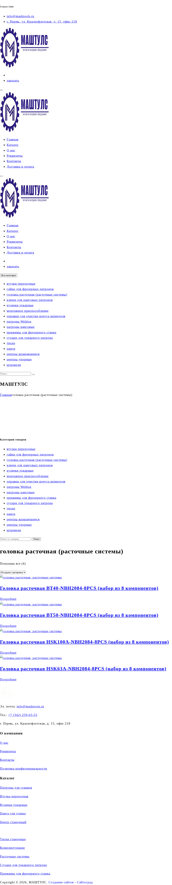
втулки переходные (21, 283)
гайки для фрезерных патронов (30, 289)
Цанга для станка (13, 813)
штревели (14, 365)
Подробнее (8, 599)
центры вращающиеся (23, 354)
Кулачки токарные (13, 805)
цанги (11, 348)
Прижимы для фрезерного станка (25, 873)
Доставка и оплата (20, 166)
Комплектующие (12, 847)
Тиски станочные (13, 839)
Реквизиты (15, 155)
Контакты (14, 161)
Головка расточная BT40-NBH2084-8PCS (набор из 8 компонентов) (79, 588)
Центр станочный (13, 822)
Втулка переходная (14, 796)
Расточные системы (14, 856)
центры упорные (19, 359)
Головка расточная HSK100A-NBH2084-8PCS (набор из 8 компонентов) (84, 641)
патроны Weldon (19, 321)
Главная (12, 139)
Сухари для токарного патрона (23, 865)
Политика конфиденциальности (23, 768)
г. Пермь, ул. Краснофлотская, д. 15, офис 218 (42, 21)
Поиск (36, 539)
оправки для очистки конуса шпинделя (36, 316)
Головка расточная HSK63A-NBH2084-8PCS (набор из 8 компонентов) (83, 668)
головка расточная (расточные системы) (37, 294)
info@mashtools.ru (20, 16)
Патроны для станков (16, 787)
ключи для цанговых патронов (30, 300)
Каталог (13, 145)
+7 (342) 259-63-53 (22, 715)
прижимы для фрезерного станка (31, 332)
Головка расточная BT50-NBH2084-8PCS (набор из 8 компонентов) (79, 615)
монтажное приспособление (28, 311)
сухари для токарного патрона (30, 337)
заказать (13, 80)
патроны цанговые (21, 327)
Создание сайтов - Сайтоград (71, 882)
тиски (11, 343)
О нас (11, 150)
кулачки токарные (20, 305)
